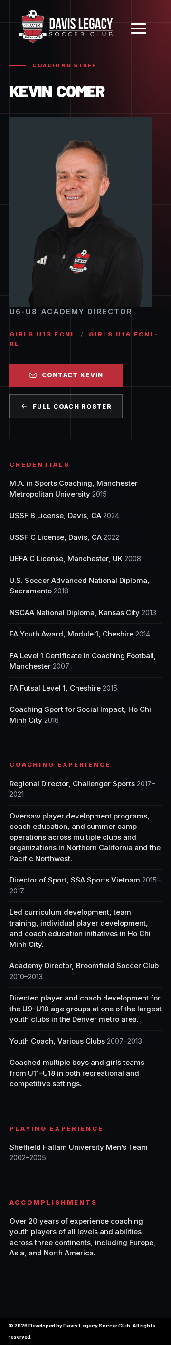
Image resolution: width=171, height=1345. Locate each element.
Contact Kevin (73, 375)
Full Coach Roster (72, 406)
